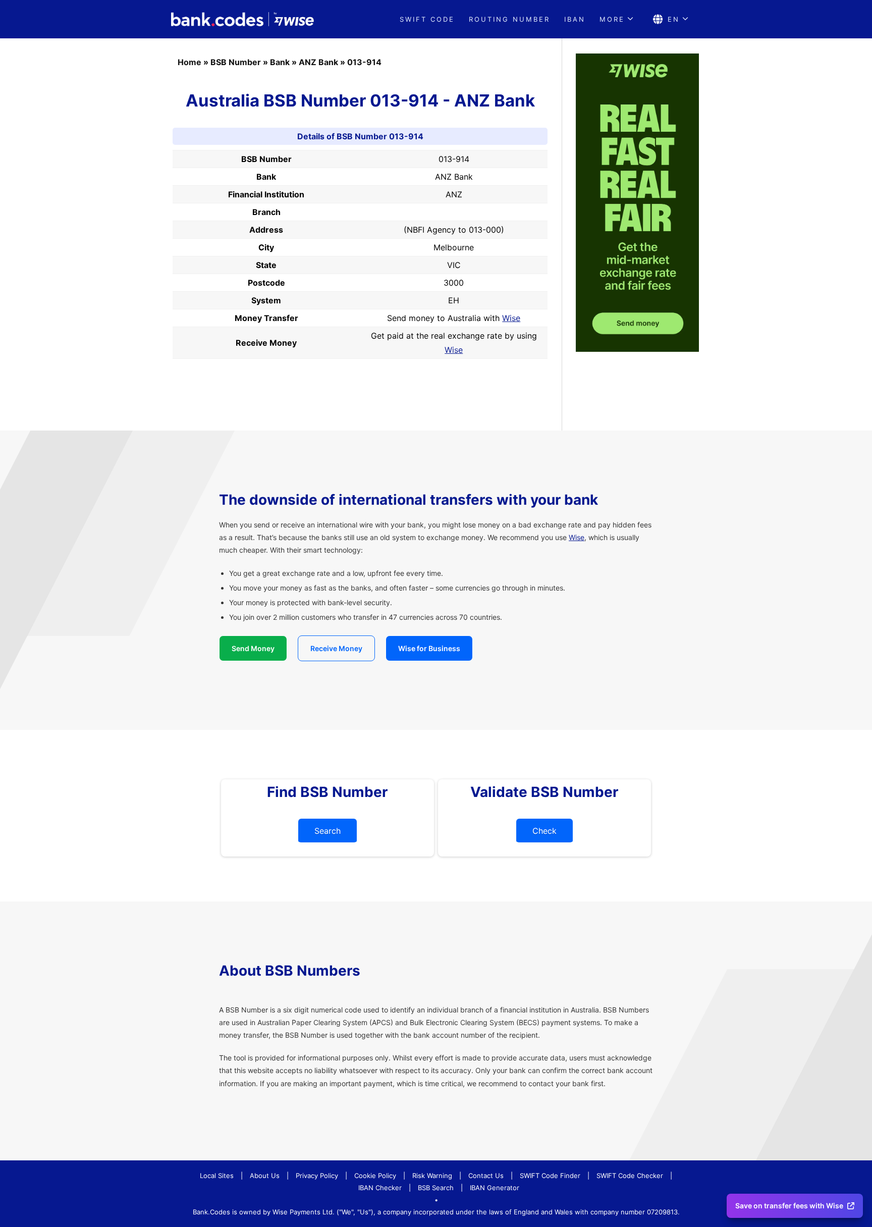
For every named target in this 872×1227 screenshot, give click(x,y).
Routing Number (509, 19)
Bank (280, 62)
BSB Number (235, 62)
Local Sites (217, 1175)
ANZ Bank (318, 62)
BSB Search (436, 1188)
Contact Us (486, 1175)
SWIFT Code (427, 19)
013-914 (364, 62)
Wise (511, 318)
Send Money (253, 648)
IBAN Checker (380, 1188)
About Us (265, 1175)
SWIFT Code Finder (550, 1175)
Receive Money (336, 648)
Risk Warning (432, 1175)
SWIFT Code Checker (629, 1175)
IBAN (574, 19)
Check (544, 831)
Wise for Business (429, 648)
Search (327, 831)
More (612, 19)
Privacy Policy (317, 1175)
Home (189, 62)
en (674, 19)
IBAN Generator (494, 1188)
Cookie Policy (375, 1175)
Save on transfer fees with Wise (789, 1205)
